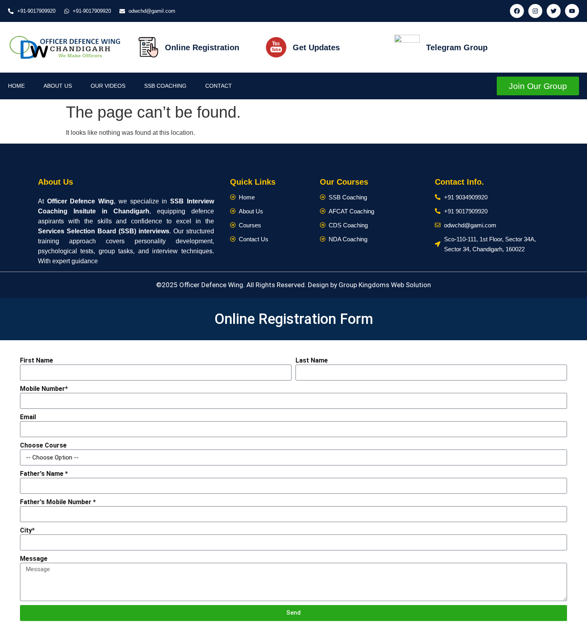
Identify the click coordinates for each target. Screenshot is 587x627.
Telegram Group (457, 47)
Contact (218, 86)
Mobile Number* (44, 388)
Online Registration (202, 47)
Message (34, 558)
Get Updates (316, 47)
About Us (58, 86)
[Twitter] (554, 11)
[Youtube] (572, 11)
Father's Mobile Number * (58, 502)
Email (28, 417)
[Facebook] (517, 11)
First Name (36, 360)
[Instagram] (535, 11)
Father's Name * (44, 473)
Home (16, 86)
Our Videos (108, 86)
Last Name (311, 360)
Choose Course (43, 445)
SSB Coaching (165, 86)
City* (27, 530)
